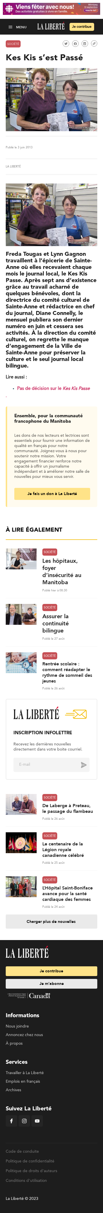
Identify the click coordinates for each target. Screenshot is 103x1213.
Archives (13, 1090)
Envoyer (79, 765)
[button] (11, 26)
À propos (14, 1044)
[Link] (94, 43)
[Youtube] (37, 1126)
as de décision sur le (41, 388)
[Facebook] (11, 1126)
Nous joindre (17, 1026)
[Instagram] (24, 1126)
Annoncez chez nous (24, 1035)
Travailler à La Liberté (25, 1073)
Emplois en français (23, 1082)
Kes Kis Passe (76, 388)
